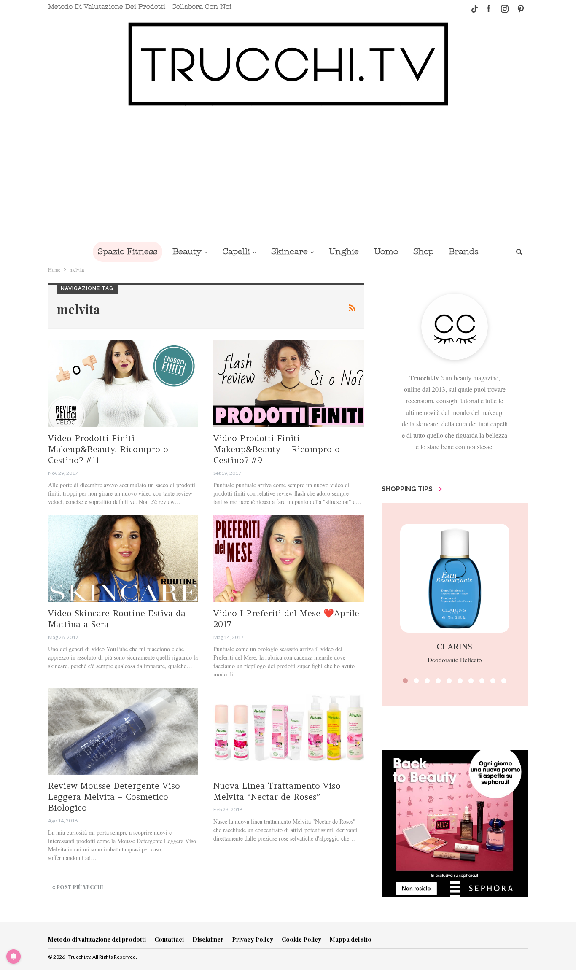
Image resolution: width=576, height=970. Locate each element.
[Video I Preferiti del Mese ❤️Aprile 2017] (288, 559)
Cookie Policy (301, 939)
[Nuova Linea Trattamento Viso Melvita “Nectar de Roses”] (288, 731)
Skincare (289, 251)
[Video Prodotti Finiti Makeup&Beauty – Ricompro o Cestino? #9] (288, 384)
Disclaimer (207, 939)
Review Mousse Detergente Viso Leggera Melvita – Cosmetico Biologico (114, 796)
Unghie (344, 251)
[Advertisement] (288, 174)
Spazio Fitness (127, 251)
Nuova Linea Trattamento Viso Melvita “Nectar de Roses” (277, 791)
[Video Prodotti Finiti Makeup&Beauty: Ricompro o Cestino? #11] (123, 384)
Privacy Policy (252, 939)
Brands (464, 251)
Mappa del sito (350, 939)
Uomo (386, 251)
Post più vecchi (79, 887)
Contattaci (169, 939)
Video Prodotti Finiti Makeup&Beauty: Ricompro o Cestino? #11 (108, 449)
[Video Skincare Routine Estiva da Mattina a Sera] (123, 559)
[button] (405, 680)
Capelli (236, 251)
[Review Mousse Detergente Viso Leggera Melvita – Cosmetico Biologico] (123, 731)
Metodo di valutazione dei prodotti (106, 7)
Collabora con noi (201, 7)
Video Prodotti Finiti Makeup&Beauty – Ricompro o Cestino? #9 (276, 449)
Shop (423, 251)
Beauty (187, 251)
